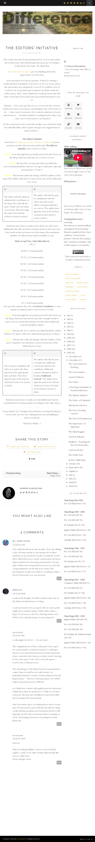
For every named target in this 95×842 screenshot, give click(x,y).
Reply (59, 578)
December (73, 356)
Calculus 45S (69, 540)
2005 (69, 353)
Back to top (85, 839)
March (72, 486)
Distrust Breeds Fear (78, 405)
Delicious (68, 128)
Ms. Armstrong (21, 541)
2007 (69, 345)
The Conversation (77, 372)
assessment (69, 287)
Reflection (69, 283)
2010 (69, 334)
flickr (83, 295)
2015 (69, 319)
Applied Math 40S (71, 530)
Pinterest (78, 118)
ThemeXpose (21, 839)
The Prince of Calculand (79, 400)
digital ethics (82, 287)
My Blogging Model (72, 278)
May (71, 478)
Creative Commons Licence (77, 260)
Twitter (78, 108)
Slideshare (68, 108)
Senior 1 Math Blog (77, 460)
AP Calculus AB (70, 525)
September (74, 467)
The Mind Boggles (77, 432)
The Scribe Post (76, 455)
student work (70, 299)
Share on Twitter (47, 447)
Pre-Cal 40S (69, 503)
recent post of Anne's (20, 71)
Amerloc (17, 590)
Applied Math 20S (71, 619)
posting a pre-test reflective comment (33, 142)
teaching (82, 299)
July (70, 475)
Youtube (78, 128)
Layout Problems (76, 377)
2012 (69, 326)
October (72, 464)
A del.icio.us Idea (76, 450)
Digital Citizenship (72, 274)
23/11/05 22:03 (18, 545)
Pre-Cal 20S (69, 515)
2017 (69, 315)
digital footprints (72, 291)
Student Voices (82, 283)
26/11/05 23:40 (18, 739)
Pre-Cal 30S (69, 520)
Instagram (68, 118)
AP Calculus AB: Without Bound (77, 634)
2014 (69, 323)
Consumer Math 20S (73, 583)
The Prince (74, 382)
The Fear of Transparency (80, 418)
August (72, 471)
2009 (69, 338)
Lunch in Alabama (76, 437)
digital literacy (71, 295)
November (74, 360)
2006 (69, 349)
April (71, 482)
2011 (68, 330)
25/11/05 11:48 (18, 635)
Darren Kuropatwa (31, 488)
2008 (69, 341)
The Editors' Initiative (78, 395)
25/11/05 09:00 (18, 593)
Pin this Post (33, 452)
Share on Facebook (19, 447)
